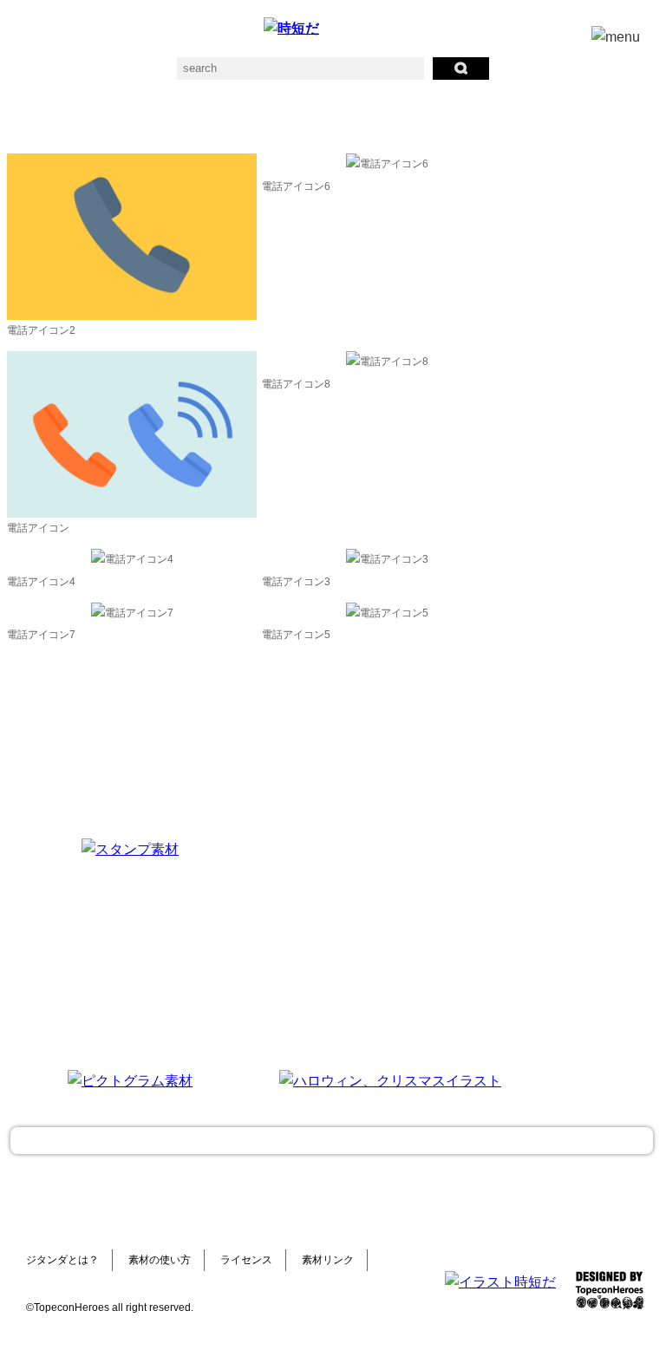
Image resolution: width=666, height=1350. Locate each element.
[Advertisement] (390, 946)
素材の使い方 (159, 1260)
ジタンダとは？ (62, 1260)
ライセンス (246, 1260)
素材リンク (328, 1260)
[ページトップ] (331, 1140)
